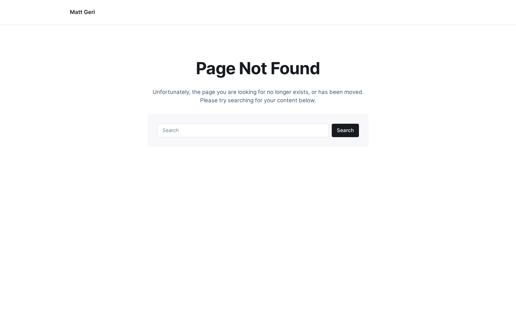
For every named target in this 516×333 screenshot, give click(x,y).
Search (345, 130)
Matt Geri (82, 12)
